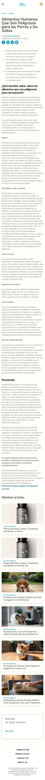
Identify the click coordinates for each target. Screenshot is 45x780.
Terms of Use (22, 750)
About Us (22, 762)
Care (11, 13)
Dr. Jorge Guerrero (12, 36)
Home (4, 13)
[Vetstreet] (22, 4)
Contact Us (22, 758)
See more (9, 731)
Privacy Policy (22, 754)
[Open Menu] (3, 4)
